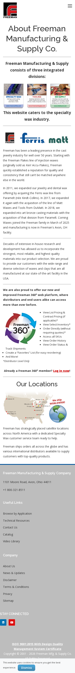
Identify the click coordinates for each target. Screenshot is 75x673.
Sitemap (8, 601)
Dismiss (26, 668)
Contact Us (10, 527)
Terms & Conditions (16, 587)
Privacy (7, 594)
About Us (9, 566)
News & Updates (14, 573)
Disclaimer (10, 580)
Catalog (8, 534)
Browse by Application (17, 513)
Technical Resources (16, 520)
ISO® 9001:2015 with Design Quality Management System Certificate (37, 646)
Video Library (11, 541)
